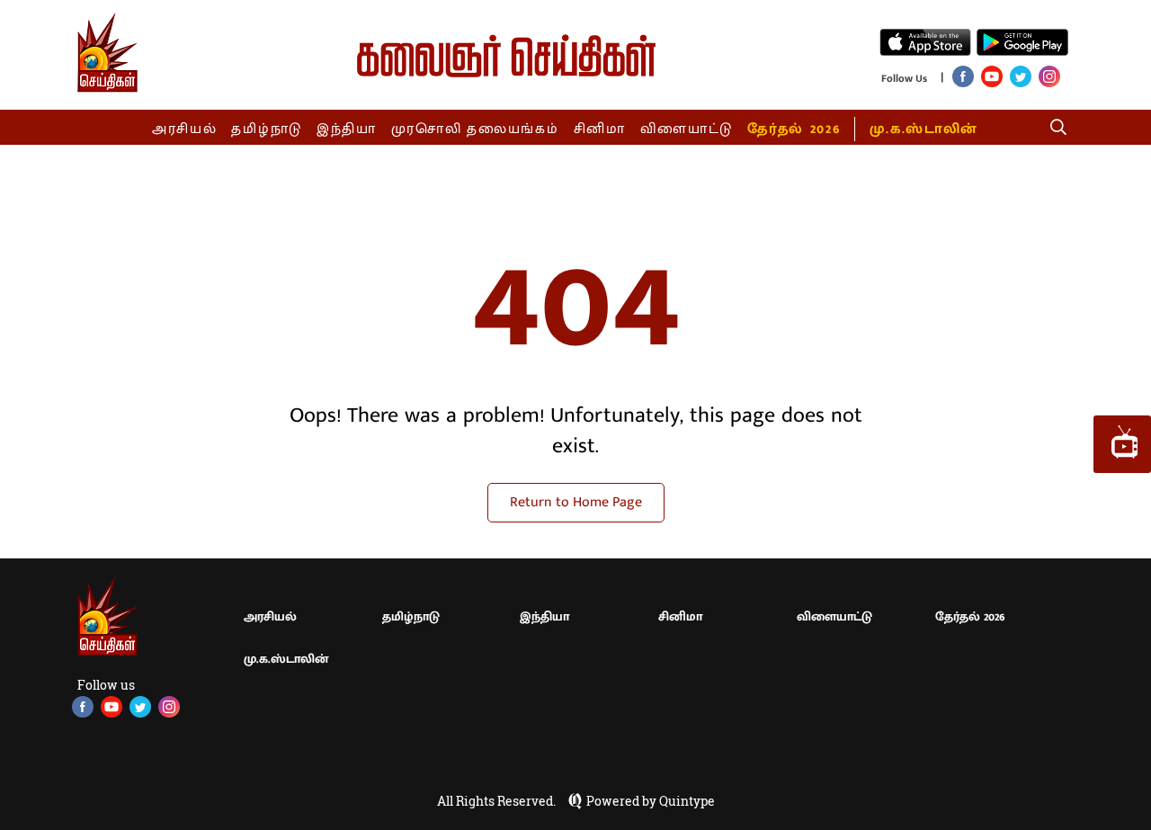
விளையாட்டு (687, 129)
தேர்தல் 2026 (793, 129)
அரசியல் (185, 129)
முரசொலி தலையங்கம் (475, 129)
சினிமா (600, 129)
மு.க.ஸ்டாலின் (923, 129)
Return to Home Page (576, 502)
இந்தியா (347, 129)
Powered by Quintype (650, 801)
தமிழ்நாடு (266, 129)
